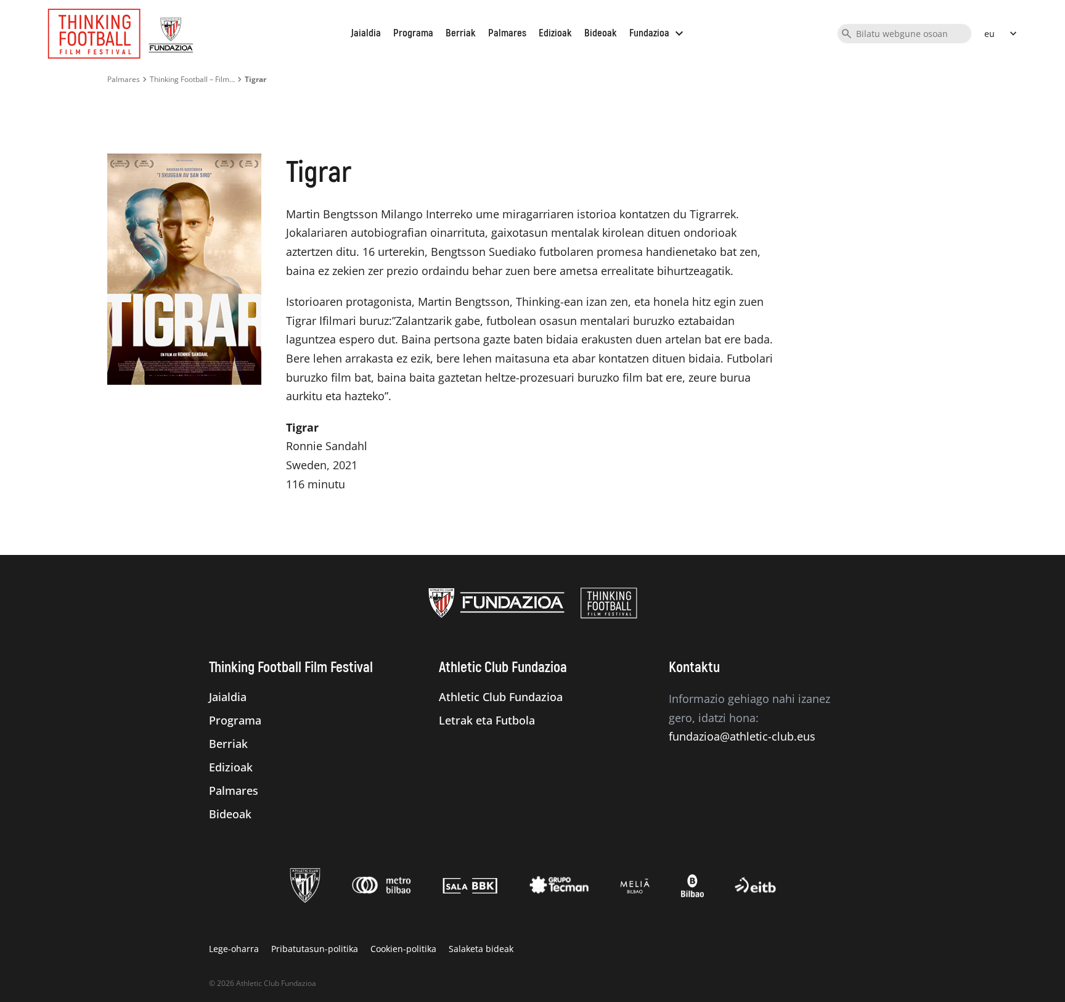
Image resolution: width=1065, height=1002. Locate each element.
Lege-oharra (234, 949)
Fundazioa (658, 33)
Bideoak (600, 33)
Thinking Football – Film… (192, 79)
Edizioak (555, 33)
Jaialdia (366, 33)
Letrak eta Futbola (487, 720)
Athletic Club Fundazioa (501, 696)
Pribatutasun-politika (314, 949)
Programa (413, 33)
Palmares (507, 33)
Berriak (461, 33)
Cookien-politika (403, 949)
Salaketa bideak (481, 949)
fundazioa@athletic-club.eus (742, 736)
